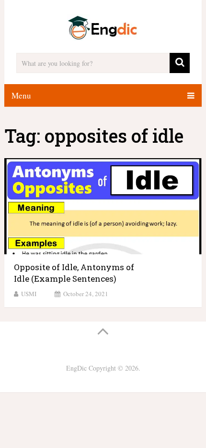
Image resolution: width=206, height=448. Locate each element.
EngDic (76, 368)
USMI (28, 293)
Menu (21, 95)
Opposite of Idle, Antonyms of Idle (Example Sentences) (74, 272)
